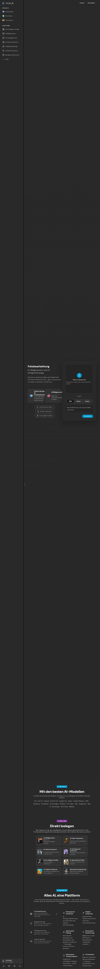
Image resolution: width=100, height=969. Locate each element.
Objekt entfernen (89, 913)
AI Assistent (89, 954)
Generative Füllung (70, 932)
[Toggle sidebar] (25, 484)
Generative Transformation (71, 955)
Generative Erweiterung (89, 932)
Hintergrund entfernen (70, 913)
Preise (82, 3)
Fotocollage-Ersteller (45, 416)
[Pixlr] (12, 3)
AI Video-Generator (46, 411)
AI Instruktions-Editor (45, 407)
